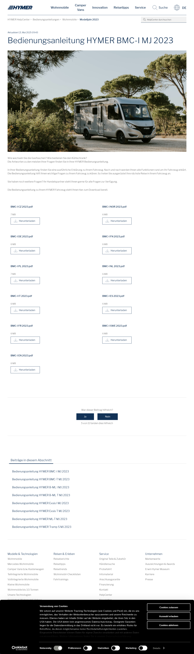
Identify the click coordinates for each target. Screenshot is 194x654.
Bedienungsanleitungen (46, 19)
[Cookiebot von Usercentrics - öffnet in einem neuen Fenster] (19, 648)
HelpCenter (105, 594)
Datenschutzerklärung (118, 636)
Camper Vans (80, 7)
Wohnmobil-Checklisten (67, 574)
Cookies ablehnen (168, 625)
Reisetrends (60, 569)
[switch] (87, 648)
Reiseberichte (61, 558)
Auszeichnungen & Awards (160, 564)
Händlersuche (107, 564)
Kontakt (103, 589)
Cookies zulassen (168, 607)
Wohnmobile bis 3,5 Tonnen (23, 589)
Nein (107, 416)
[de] (20, 7)
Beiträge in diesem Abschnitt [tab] (31, 460)
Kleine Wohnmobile (18, 584)
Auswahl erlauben (168, 616)
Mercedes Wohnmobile (21, 564)
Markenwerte (152, 558)
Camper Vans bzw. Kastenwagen (26, 569)
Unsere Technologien (19, 594)
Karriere (149, 574)
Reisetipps (121, 7)
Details (156, 648)
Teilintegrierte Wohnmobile (23, 574)
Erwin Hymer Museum (157, 569)
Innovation (100, 7)
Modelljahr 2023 (89, 19)
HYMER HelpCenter (19, 19)
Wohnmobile (60, 7)
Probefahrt (105, 569)
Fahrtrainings (61, 579)
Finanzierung (106, 584)
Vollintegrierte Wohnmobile (23, 579)
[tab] (58, 461)
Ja (85, 416)
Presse (149, 579)
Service (140, 7)
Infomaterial (106, 574)
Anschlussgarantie (109, 579)
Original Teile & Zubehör (112, 558)
